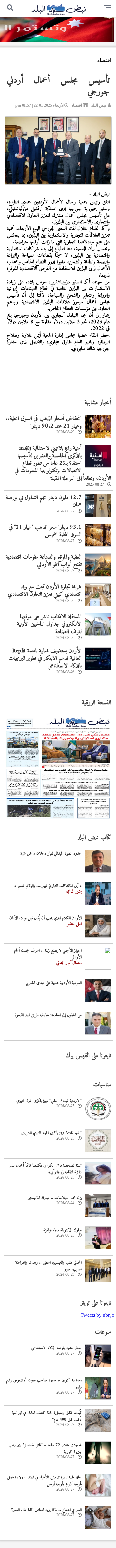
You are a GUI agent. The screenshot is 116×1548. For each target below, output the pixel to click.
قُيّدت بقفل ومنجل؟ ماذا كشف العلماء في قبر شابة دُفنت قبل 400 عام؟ (47, 1416)
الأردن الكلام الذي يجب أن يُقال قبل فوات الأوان (45, 918)
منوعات (103, 1332)
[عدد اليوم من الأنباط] (58, 820)
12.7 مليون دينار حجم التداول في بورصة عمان (44, 501)
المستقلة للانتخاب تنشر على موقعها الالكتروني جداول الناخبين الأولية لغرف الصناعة (49, 624)
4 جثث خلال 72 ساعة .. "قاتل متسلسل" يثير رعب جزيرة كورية (45, 1448)
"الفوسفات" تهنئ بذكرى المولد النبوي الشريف (51, 1133)
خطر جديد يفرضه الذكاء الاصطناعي (56, 1348)
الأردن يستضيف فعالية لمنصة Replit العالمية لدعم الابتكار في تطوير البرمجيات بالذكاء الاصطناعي (45, 658)
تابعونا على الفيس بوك (88, 1055)
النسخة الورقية (96, 702)
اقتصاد (77, 105)
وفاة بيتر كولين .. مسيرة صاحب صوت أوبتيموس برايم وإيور (44, 1384)
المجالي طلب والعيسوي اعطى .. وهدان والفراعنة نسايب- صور (48, 1266)
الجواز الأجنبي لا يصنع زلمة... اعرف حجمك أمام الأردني (48, 954)
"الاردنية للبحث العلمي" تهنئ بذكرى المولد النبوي (49, 1100)
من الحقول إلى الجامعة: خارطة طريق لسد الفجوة (48, 1015)
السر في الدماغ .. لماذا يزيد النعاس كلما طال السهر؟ (46, 1509)
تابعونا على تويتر (96, 1303)
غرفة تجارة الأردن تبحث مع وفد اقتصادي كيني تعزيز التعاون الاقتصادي (45, 590)
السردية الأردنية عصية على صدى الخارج (54, 983)
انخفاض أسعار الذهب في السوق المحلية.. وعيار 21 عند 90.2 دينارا (44, 422)
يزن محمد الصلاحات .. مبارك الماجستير (55, 1197)
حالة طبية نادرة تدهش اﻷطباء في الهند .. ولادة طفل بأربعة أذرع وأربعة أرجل (44, 1481)
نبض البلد (98, 105)
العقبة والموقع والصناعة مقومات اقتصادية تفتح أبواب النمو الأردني (44, 560)
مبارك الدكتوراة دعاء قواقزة (63, 1230)
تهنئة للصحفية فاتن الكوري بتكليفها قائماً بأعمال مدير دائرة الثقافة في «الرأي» (45, 1169)
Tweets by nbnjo (97, 1315)
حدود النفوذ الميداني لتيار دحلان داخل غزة (51, 853)
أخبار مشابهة (97, 402)
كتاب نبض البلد (94, 837)
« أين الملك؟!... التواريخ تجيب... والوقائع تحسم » (48, 885)
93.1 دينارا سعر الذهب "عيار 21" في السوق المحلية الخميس (45, 531)
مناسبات (102, 1085)
